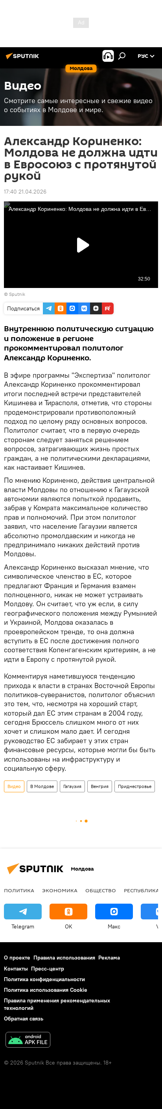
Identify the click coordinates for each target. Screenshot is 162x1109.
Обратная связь (23, 1018)
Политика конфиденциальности (44, 979)
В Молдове (42, 786)
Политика (19, 890)
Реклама (109, 957)
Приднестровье (134, 786)
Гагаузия (72, 786)
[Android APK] (28, 1041)
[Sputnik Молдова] (23, 59)
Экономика (59, 890)
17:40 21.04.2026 (25, 191)
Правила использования (64, 957)
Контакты (16, 968)
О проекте (17, 957)
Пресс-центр (47, 968)
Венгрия (100, 786)
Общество (100, 890)
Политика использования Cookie (45, 989)
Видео (14, 786)
